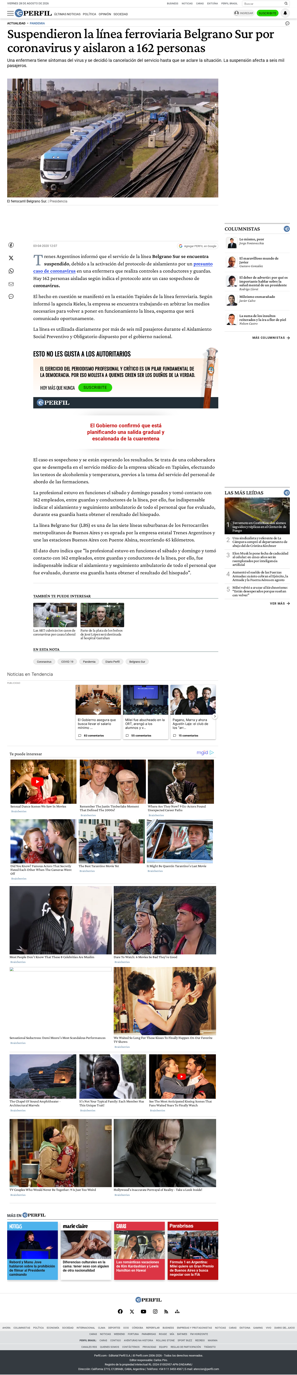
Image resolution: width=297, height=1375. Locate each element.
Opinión (105, 14)
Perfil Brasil (229, 3)
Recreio (200, 1340)
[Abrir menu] (10, 13)
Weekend (119, 1334)
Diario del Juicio (284, 1327)
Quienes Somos (109, 1347)
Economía (53, 1327)
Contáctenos (131, 1347)
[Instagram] (155, 1311)
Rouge (163, 1334)
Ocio (126, 1327)
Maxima (212, 1340)
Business (172, 3)
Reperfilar (153, 1327)
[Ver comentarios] (286, 24)
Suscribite (268, 13)
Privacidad (149, 1347)
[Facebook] (120, 1312)
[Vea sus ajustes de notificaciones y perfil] (285, 13)
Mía (172, 1334)
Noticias (187, 3)
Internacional (86, 1327)
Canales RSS (89, 1347)
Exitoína (212, 3)
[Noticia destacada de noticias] (32, 1227)
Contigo (115, 1340)
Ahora (6, 1327)
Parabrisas (149, 1334)
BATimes (182, 1334)
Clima (101, 1327)
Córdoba (137, 1327)
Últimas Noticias (67, 14)
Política (89, 14)
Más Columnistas (268, 337)
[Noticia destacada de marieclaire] (86, 1227)
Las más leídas (244, 493)
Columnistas (242, 229)
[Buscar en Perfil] (286, 4)
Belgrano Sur (137, 661)
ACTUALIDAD (16, 23)
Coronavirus (44, 661)
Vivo (268, 1327)
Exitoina (245, 1327)
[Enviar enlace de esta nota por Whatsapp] (11, 271)
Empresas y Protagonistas (194, 1327)
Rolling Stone (165, 1340)
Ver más (277, 603)
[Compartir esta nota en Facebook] (11, 245)
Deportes (114, 1327)
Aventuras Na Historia (138, 1340)
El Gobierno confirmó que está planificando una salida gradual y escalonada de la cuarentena (125, 432)
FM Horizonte (199, 1334)
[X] (132, 1311)
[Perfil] (33, 1215)
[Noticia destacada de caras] (139, 1227)
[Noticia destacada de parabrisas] (193, 1227)
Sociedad (120, 14)
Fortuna (133, 1334)
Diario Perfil (112, 661)
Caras (200, 3)
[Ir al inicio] (33, 13)
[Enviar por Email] (11, 284)
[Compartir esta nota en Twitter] (11, 258)
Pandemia (89, 661)
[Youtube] (143, 1312)
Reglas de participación (186, 1347)
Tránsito (210, 1347)
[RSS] (166, 1312)
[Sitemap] (177, 1312)
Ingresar (246, 13)
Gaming (258, 1327)
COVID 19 (67, 661)
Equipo (163, 1347)
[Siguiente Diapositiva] (215, 716)
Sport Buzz (185, 1340)
